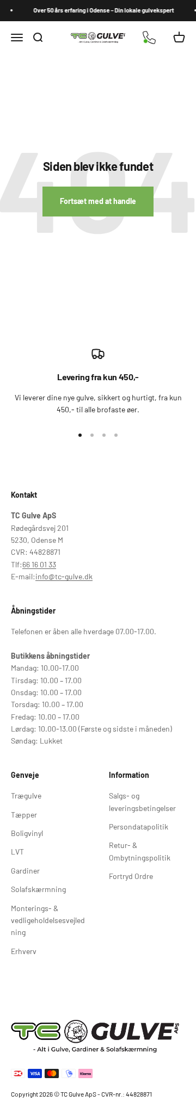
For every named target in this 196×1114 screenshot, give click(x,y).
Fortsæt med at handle (98, 201)
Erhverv (23, 951)
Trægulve (26, 795)
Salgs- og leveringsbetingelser (142, 801)
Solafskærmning (38, 889)
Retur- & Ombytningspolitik (139, 851)
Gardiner (25, 870)
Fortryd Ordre (131, 876)
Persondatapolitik (138, 826)
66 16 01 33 (39, 564)
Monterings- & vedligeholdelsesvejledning (48, 920)
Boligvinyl (27, 833)
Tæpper (24, 814)
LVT (17, 851)
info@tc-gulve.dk (64, 576)
